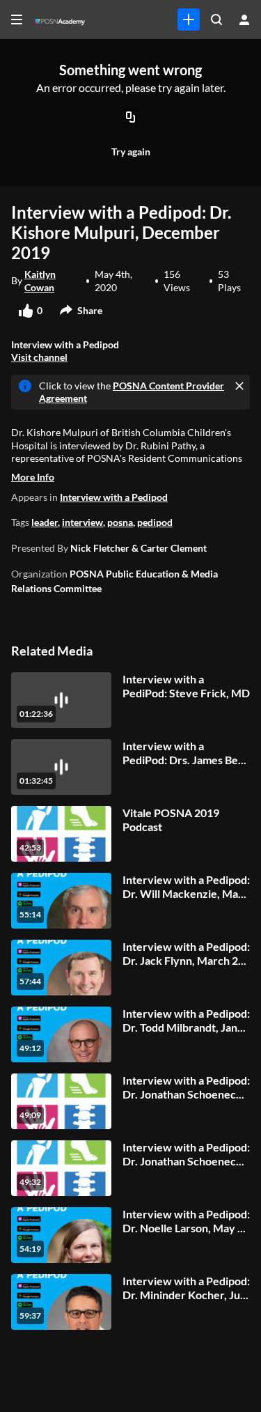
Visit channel (39, 357)
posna (120, 522)
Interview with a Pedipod (114, 497)
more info (32, 477)
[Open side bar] (17, 19)
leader (44, 522)
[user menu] (244, 19)
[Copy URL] (131, 118)
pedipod (155, 522)
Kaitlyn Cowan (40, 280)
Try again (130, 151)
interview (82, 522)
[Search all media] (216, 19)
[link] (188, 19)
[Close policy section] (239, 385)
